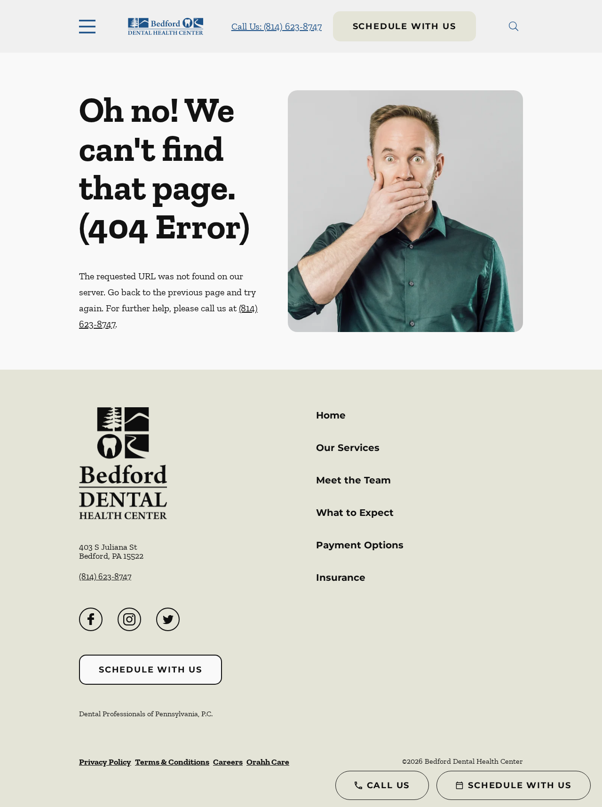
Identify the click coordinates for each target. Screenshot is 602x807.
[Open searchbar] (513, 26)
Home (331, 415)
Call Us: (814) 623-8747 (276, 26)
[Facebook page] (91, 619)
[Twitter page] (168, 619)
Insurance (340, 577)
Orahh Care (267, 762)
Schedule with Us (404, 26)
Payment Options (360, 545)
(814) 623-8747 (105, 576)
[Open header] (89, 26)
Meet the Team (353, 480)
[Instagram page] (129, 619)
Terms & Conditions (172, 762)
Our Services (348, 447)
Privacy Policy (105, 762)
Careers (228, 762)
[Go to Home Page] (165, 26)
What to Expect (355, 512)
